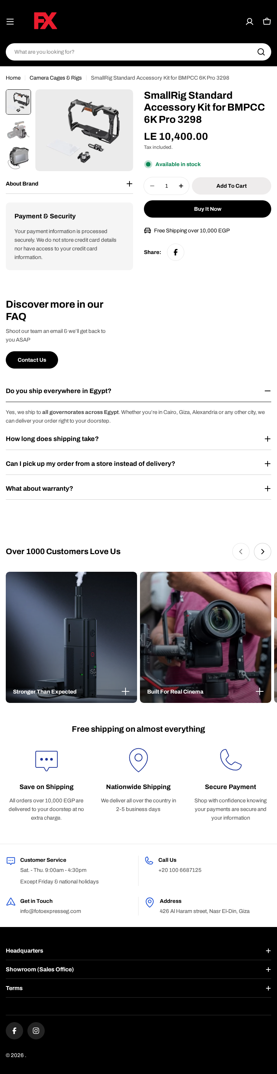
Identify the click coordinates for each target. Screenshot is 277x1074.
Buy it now (207, 209)
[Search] (261, 52)
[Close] (125, 691)
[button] (71, 692)
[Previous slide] (241, 551)
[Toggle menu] (10, 21)
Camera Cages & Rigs (56, 78)
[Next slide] (262, 551)
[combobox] (138, 52)
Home (13, 78)
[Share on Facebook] (175, 252)
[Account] (249, 21)
